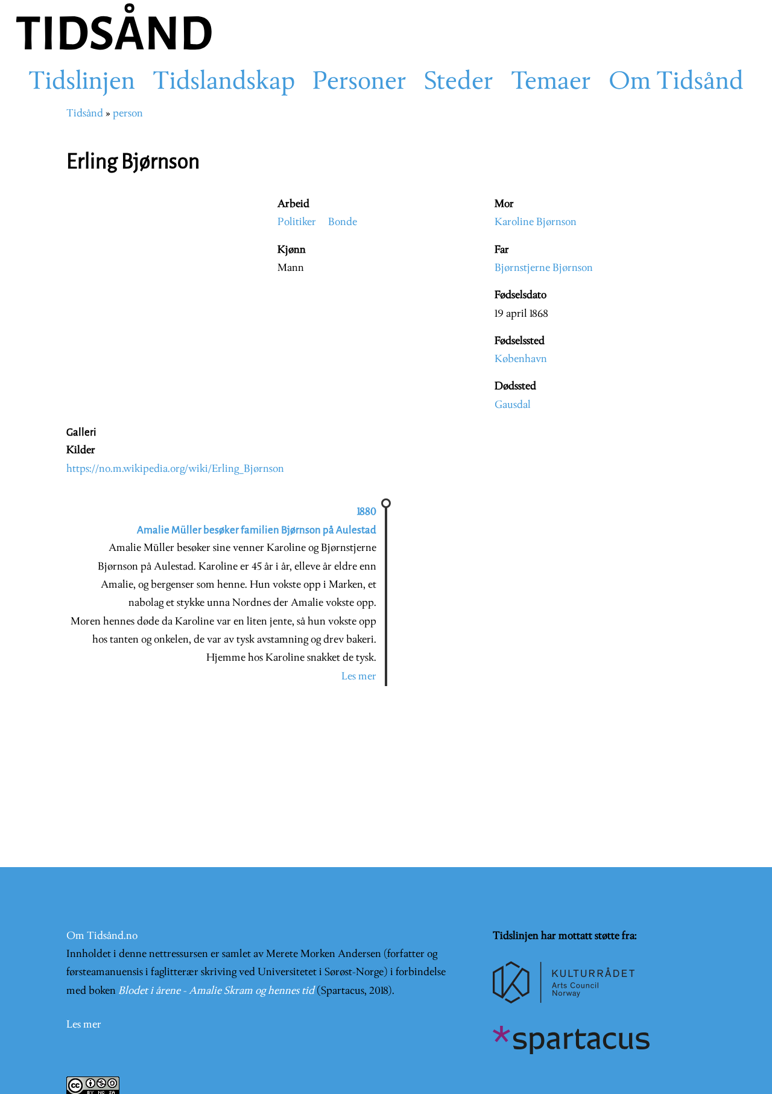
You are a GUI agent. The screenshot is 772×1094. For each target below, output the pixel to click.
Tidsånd (84, 113)
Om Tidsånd (676, 82)
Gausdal (513, 405)
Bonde (342, 222)
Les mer (358, 676)
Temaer (551, 82)
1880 (366, 512)
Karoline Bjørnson (536, 222)
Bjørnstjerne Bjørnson (544, 268)
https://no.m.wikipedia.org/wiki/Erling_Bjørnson (175, 469)
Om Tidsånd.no (102, 936)
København (521, 359)
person (128, 113)
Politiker (296, 222)
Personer (359, 82)
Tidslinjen (81, 82)
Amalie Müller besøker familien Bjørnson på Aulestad (256, 530)
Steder (458, 82)
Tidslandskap (224, 82)
